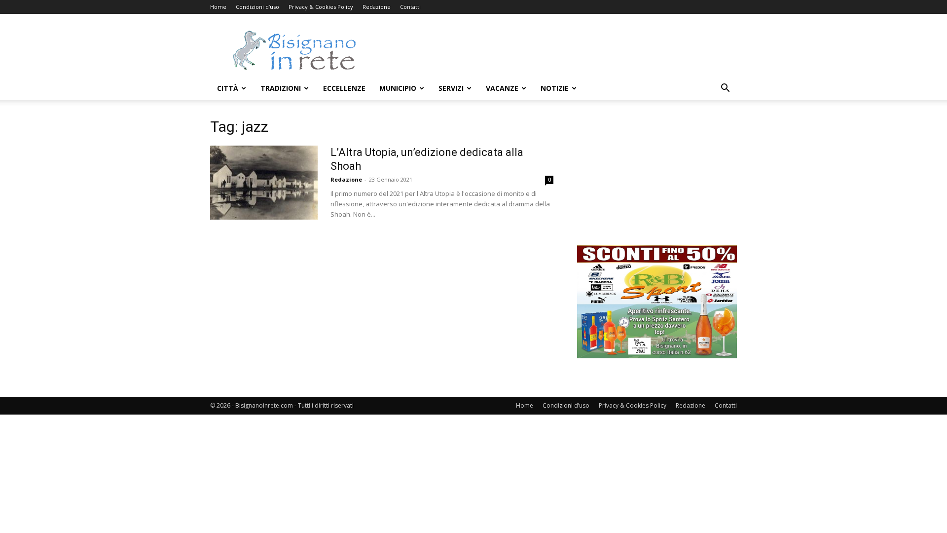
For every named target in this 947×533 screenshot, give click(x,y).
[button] (725, 89)
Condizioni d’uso (257, 6)
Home (218, 6)
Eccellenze (344, 88)
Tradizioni (280, 88)
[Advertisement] (557, 50)
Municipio (397, 88)
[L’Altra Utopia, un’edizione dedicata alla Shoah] (264, 183)
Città (227, 88)
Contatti (410, 6)
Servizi (451, 88)
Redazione (377, 6)
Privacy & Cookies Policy (321, 6)
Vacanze (502, 88)
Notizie (555, 88)
